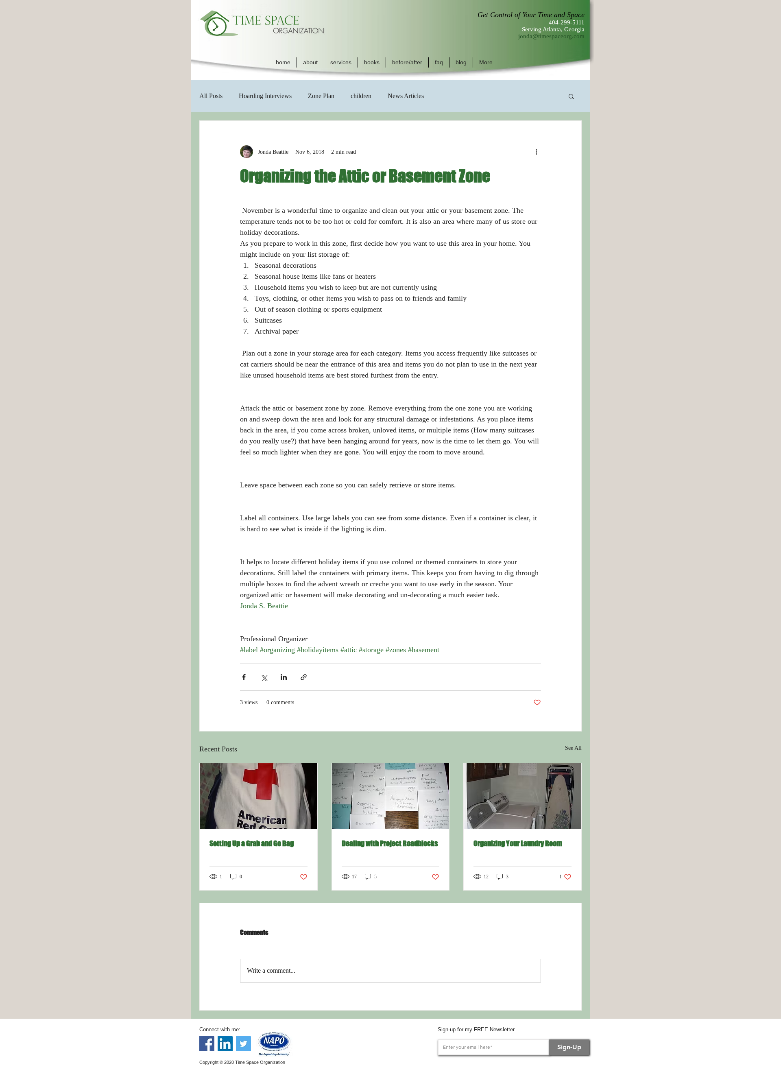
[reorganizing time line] (390, 796)
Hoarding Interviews (265, 95)
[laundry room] (522, 796)
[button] (310, 62)
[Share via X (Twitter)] (264, 677)
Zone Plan (321, 95)
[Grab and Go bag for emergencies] (258, 796)
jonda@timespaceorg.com (551, 36)
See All (573, 748)
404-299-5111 (567, 22)
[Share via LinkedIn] (284, 677)
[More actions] (536, 152)
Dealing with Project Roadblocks (390, 843)
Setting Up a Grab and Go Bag (251, 843)
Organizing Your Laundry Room (517, 843)
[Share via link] (304, 677)
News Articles (406, 95)
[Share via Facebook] (244, 677)
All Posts (211, 95)
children (361, 95)
